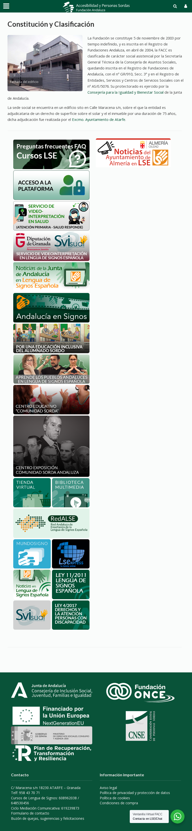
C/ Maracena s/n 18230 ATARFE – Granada (45, 787)
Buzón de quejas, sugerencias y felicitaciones (47, 818)
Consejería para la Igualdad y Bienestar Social (126, 92)
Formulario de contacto (30, 813)
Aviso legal (108, 787)
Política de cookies (115, 798)
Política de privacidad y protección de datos (135, 792)
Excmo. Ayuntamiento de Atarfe (98, 119)
